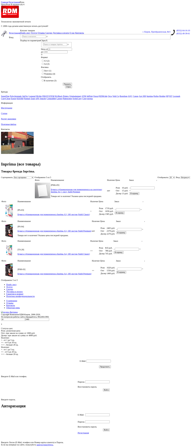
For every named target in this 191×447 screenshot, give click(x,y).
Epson (13, 98)
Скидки (48, 33)
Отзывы (41, 33)
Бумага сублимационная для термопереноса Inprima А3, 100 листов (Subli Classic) (54, 214)
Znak (33, 98)
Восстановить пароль (87, 387)
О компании (11, 301)
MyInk (39, 96)
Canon (135, 96)
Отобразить (46, 77)
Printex (66, 96)
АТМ (83, 96)
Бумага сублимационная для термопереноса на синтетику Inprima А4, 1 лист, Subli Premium (76, 190)
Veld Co (115, 96)
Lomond (32, 96)
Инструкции (6, 108)
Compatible (51, 98)
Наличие (111, 180)
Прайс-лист (25, 33)
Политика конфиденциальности (20, 296)
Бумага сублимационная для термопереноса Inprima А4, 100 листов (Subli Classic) (54, 254)
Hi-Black (58, 96)
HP (167, 96)
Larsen (59, 98)
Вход (22, 2)
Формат (44, 57)
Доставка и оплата (61, 33)
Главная (4, 2)
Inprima (150, 96)
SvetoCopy (77, 98)
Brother (162, 96)
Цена (117, 180)
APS (37, 98)
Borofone (123, 96)
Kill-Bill (20, 98)
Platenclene (67, 98)
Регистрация (14, 2)
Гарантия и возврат (14, 294)
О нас (72, 33)
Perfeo (156, 96)
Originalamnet (75, 96)
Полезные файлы (8, 124)
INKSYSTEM (48, 96)
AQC (130, 96)
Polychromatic (16, 96)
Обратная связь (13, 308)
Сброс (44, 40)
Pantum (27, 98)
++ (91, 251)
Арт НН (142, 96)
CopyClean (5, 98)
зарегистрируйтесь (45, 445)
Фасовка (44, 67)
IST (170, 96)
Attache (43, 98)
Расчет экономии (8, 119)
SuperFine (5, 96)
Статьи (4, 113)
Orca (110, 96)
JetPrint (90, 96)
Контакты (79, 33)
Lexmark (176, 96)
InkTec (25, 96)
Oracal (96, 96)
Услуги (34, 33)
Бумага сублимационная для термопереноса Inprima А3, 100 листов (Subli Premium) (54, 231)
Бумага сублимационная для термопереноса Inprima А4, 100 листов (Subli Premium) (54, 274)
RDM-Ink (103, 96)
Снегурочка (87, 98)
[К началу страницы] (156, 180)
